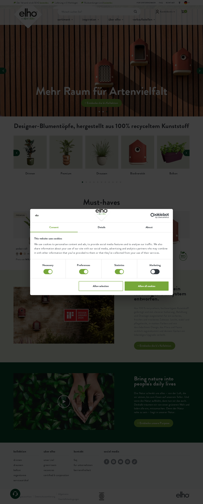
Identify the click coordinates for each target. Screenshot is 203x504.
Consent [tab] (54, 227)
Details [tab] (101, 227)
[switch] (83, 271)
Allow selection (101, 286)
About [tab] (149, 227)
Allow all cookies (146, 286)
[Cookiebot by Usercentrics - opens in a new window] (155, 215)
